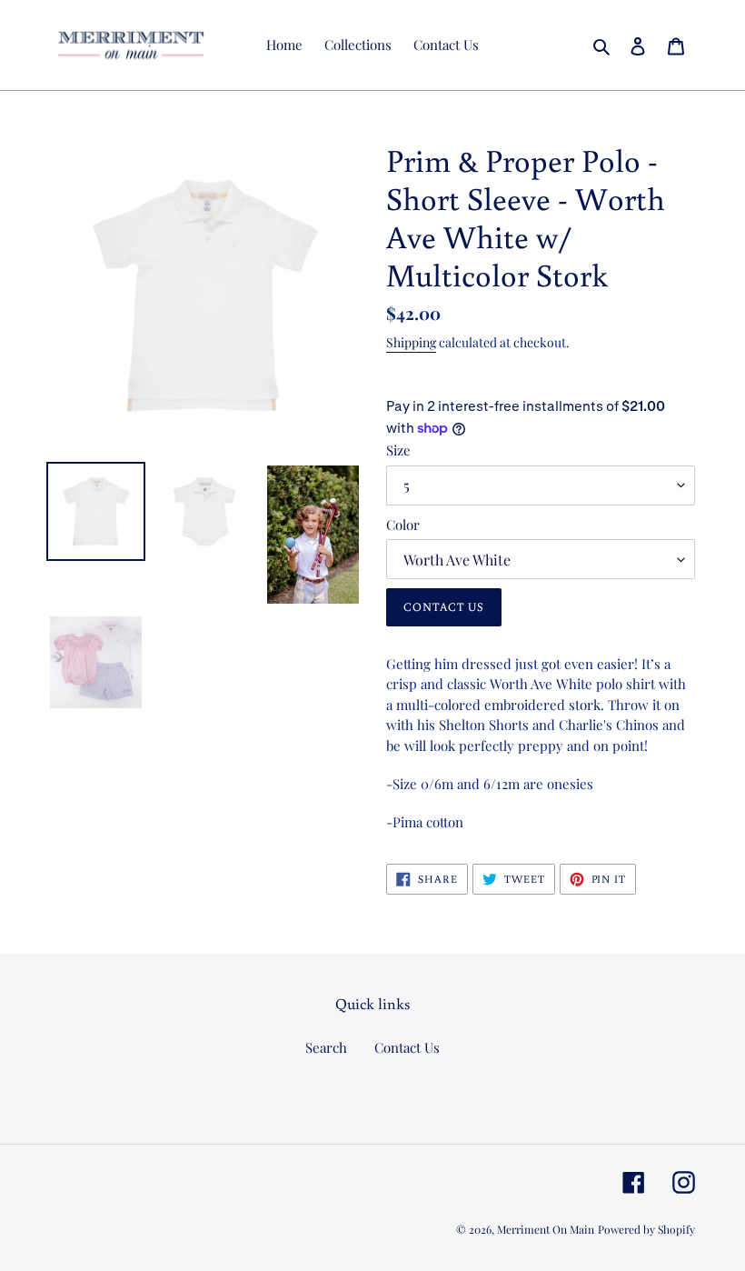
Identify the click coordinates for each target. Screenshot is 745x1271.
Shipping (411, 342)
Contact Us (407, 1047)
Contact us (443, 607)
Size (398, 450)
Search (326, 1047)
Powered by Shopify (646, 1229)
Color (403, 524)
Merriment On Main (545, 1229)
